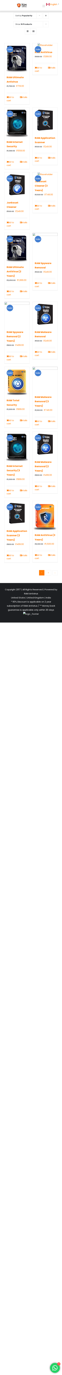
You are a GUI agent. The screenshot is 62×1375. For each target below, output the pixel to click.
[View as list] (33, 31)
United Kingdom (35, 597)
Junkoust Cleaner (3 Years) (41, 186)
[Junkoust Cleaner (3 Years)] (45, 174)
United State (18, 597)
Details (23, 97)
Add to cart (10, 99)
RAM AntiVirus (43, 52)
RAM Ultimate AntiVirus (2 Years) (15, 271)
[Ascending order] (46, 16)
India (48, 597)
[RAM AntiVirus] (45, 45)
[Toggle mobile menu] (43, 6)
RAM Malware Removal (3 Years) (43, 401)
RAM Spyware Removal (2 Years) (15, 336)
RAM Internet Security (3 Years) (15, 470)
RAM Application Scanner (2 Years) (17, 535)
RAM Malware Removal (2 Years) (43, 466)
